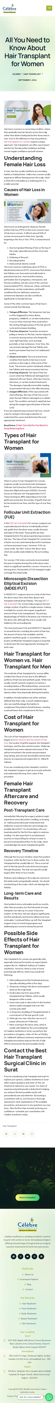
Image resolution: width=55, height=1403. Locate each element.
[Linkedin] (41, 1256)
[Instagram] (32, 1133)
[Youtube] (23, 1133)
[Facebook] (6, 1133)
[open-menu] (49, 8)
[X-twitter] (14, 1133)
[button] (49, 1397)
